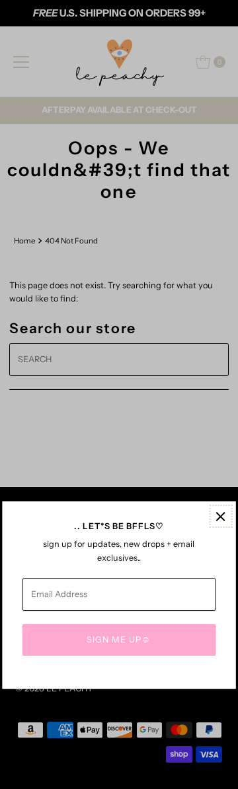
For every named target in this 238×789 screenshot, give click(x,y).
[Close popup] (220, 516)
